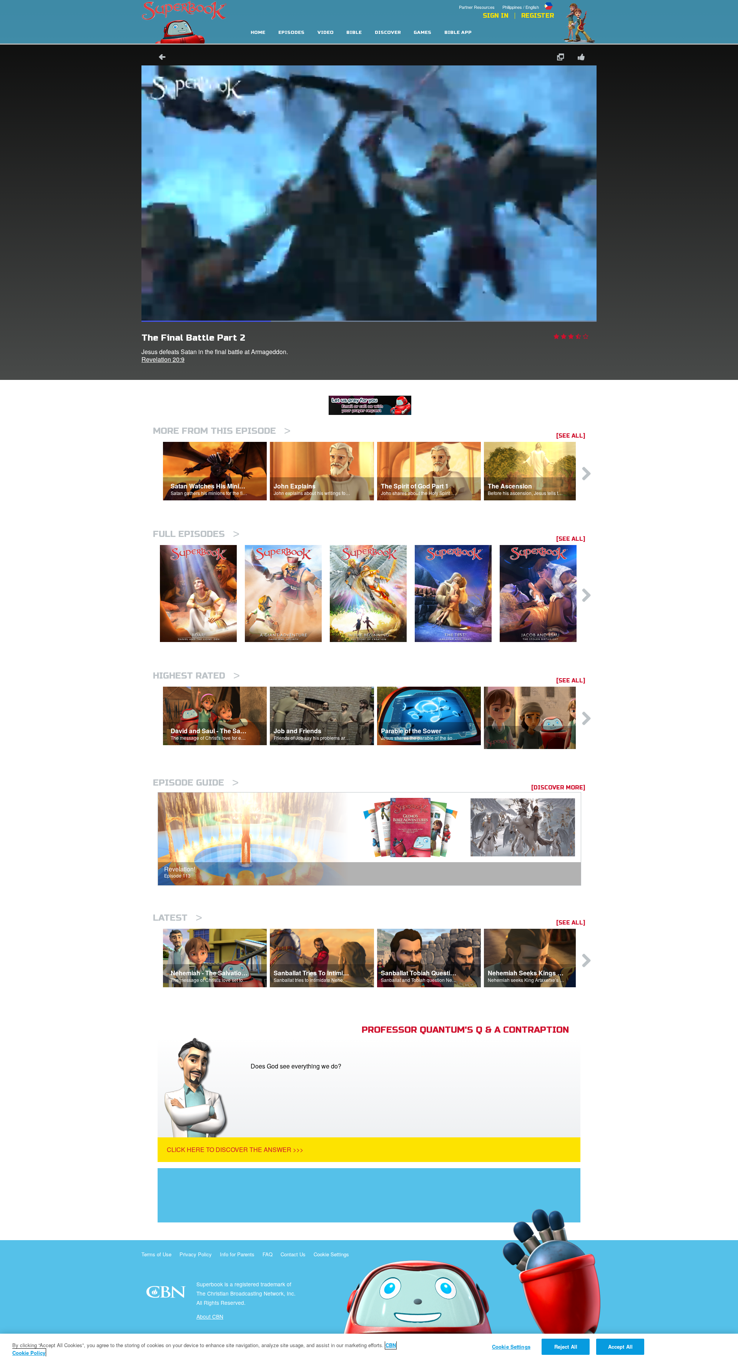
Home (258, 32)
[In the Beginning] (372, 593)
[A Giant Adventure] (287, 593)
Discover (388, 32)
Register (537, 16)
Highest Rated (196, 675)
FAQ (268, 1254)
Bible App (458, 32)
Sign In (496, 16)
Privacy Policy (196, 1254)
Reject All (565, 1346)
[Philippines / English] (528, 1)
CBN (167, 1294)
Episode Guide (196, 782)
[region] (369, 1347)
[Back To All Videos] (159, 58)
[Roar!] (202, 593)
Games (422, 32)
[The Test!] (457, 593)
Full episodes (196, 534)
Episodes (291, 32)
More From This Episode (222, 431)
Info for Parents (237, 1254)
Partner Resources (477, 7)
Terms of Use (156, 1254)
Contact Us (293, 1254)
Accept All (620, 1346)
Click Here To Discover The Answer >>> (235, 1149)
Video (325, 32)
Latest (177, 918)
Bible (354, 32)
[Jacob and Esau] (542, 593)
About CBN (209, 1316)
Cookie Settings (331, 1254)
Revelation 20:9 (162, 359)
